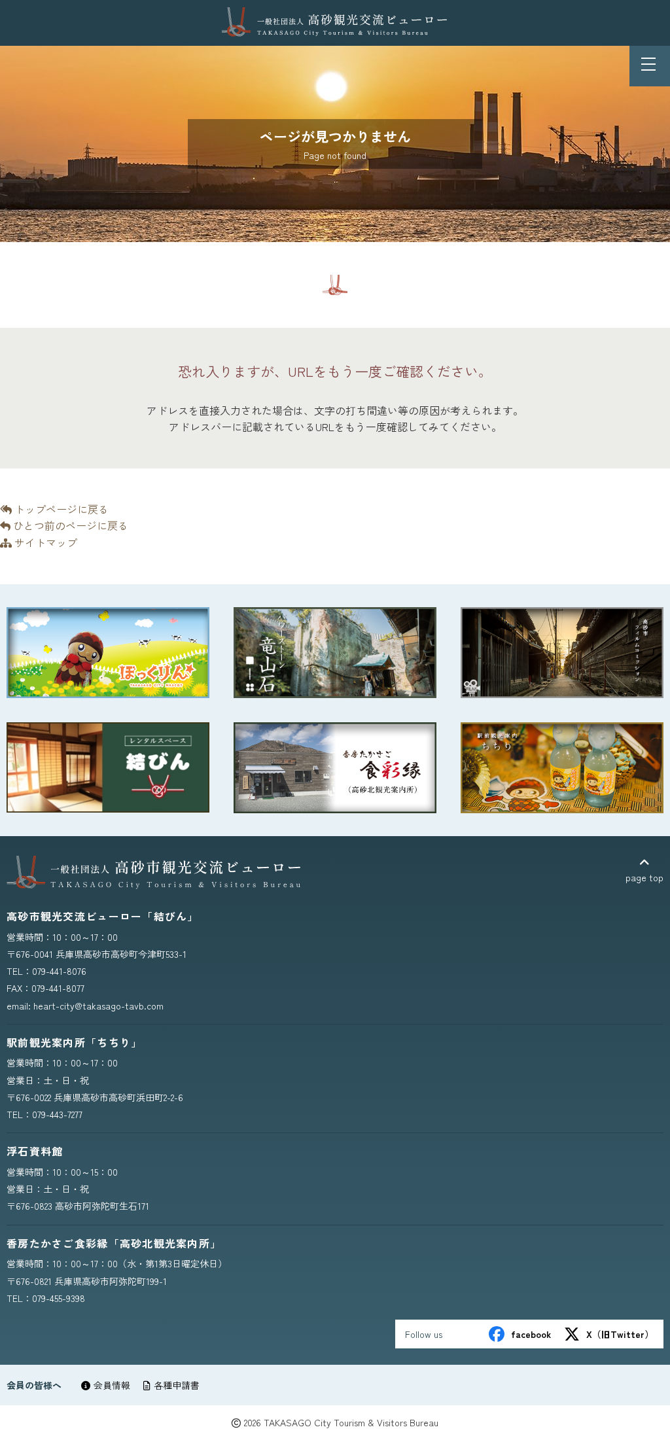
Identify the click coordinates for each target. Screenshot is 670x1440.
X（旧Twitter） (620, 1334)
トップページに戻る (60, 509)
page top (644, 877)
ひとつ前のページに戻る (69, 525)
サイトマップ (44, 542)
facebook (531, 1334)
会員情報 (112, 1385)
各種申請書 (177, 1385)
